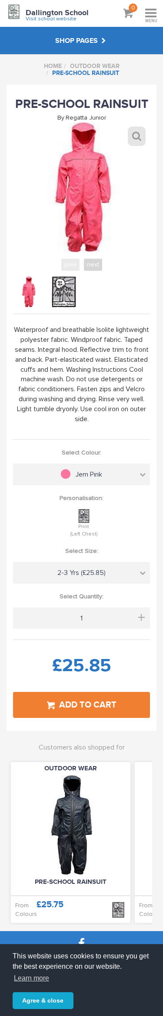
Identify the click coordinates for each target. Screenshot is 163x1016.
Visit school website (51, 19)
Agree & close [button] (42, 1000)
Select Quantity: (81, 596)
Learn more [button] (31, 978)
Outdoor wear (95, 66)
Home (53, 66)
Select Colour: (81, 452)
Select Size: (81, 551)
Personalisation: (81, 498)
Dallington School (57, 13)
